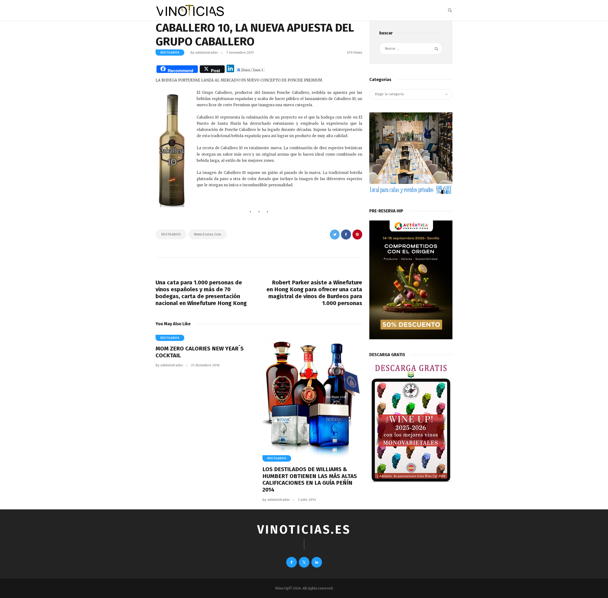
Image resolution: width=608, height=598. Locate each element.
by (204, 53)
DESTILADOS (170, 52)
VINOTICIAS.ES (304, 530)
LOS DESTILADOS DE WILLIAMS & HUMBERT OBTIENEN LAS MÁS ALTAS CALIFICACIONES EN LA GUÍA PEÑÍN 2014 (309, 479)
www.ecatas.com (207, 234)
